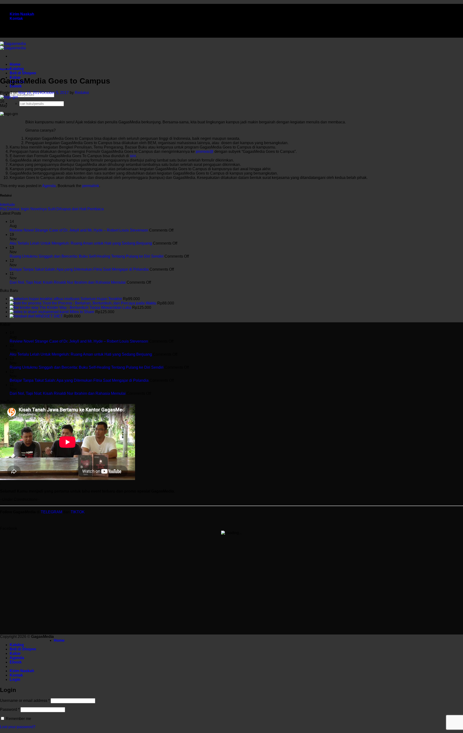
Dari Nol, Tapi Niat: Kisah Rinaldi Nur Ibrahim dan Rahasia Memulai (68, 282)
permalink (90, 186)
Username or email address (25, 700)
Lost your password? (17, 727)
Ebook (16, 86)
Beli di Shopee (23, 73)
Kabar (15, 653)
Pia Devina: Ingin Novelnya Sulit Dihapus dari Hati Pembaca (52, 209)
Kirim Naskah (22, 14)
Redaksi (82, 93)
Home (15, 64)
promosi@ (204, 151)
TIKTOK (78, 512)
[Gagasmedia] (13, 46)
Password (10, 709)
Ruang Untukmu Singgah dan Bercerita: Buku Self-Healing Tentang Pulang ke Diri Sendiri (86, 256)
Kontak (16, 18)
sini (133, 156)
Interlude (7, 205)
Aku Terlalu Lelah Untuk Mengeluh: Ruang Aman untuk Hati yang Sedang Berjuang (81, 243)
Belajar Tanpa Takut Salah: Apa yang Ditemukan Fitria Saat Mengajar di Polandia (79, 269)
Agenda (5, 69)
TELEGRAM (52, 512)
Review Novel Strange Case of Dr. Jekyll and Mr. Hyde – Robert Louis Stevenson (79, 230)
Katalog (17, 69)
